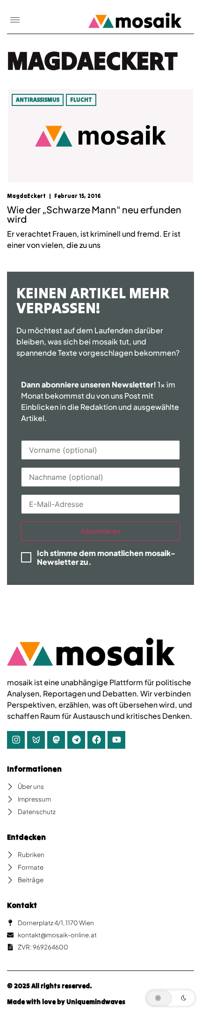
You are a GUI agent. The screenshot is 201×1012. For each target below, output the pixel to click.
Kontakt (22, 905)
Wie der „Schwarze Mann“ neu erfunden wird (94, 214)
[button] (15, 20)
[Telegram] (76, 740)
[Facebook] (96, 740)
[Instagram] (16, 740)
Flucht (81, 99)
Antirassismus (37, 99)
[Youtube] (116, 740)
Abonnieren (100, 531)
